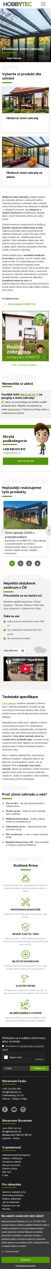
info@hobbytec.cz (12, 453)
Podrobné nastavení (25, 1266)
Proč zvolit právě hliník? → (25, 365)
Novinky (6, 1209)
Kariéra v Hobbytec (12, 1158)
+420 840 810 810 (14, 449)
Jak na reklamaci (10, 1202)
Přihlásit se (39, 1068)
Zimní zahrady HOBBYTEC (22, 304)
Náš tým (6, 1172)
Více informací (11, 650)
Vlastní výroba (9, 1168)
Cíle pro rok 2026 (11, 1165)
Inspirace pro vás (11, 1205)
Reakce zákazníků (11, 1198)
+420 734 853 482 (11, 1088)
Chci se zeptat (25, 461)
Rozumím (25, 1260)
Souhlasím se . (23, 1048)
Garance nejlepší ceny (14, 1192)
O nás (5, 1175)
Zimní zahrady (13, 58)
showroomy (13, 409)
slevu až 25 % (29, 394)
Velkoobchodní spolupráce (16, 1155)
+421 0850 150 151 (12, 1128)
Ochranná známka (11, 1161)
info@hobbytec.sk (11, 1131)
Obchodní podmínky (12, 1195)
